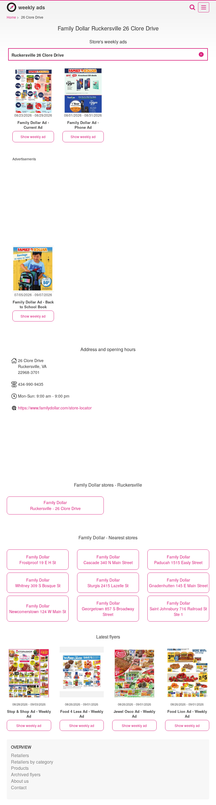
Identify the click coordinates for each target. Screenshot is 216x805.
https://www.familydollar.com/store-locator (55, 408)
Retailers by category (32, 762)
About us (20, 781)
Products (20, 768)
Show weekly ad (33, 136)
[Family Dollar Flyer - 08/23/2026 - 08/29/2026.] (33, 89)
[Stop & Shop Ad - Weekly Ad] (29, 672)
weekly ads (31, 7)
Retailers (20, 755)
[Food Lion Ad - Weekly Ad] (187, 672)
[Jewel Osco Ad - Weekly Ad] (134, 672)
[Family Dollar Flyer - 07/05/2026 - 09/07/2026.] (33, 269)
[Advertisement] (108, 200)
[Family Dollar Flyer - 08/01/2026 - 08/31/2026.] (83, 89)
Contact (18, 787)
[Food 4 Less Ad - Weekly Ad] (82, 672)
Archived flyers (25, 774)
